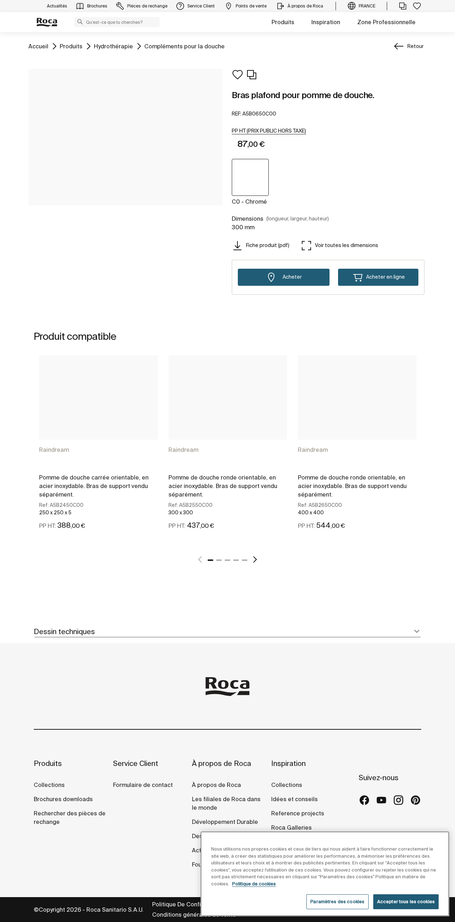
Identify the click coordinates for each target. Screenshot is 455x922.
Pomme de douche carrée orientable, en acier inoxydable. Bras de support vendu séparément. (94, 486)
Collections (49, 785)
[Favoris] (417, 6)
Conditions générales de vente (194, 914)
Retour (415, 46)
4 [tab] (236, 560)
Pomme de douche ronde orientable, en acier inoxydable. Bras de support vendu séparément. (222, 486)
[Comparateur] (402, 6)
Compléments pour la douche (184, 46)
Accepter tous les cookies (406, 901)
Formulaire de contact (143, 785)
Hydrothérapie (113, 46)
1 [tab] (210, 560)
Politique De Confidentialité (189, 904)
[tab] (227, 631)
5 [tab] (244, 560)
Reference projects (297, 813)
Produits (283, 22)
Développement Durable (225, 822)
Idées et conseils (294, 799)
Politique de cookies (254, 883)
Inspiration (325, 22)
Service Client (135, 763)
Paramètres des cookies (337, 901)
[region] (324, 873)
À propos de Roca (221, 763)
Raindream (54, 449)
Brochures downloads (63, 799)
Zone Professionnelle (386, 22)
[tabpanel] (98, 450)
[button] (80, 21)
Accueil (38, 46)
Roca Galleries (291, 827)
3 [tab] (227, 560)
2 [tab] (219, 560)
